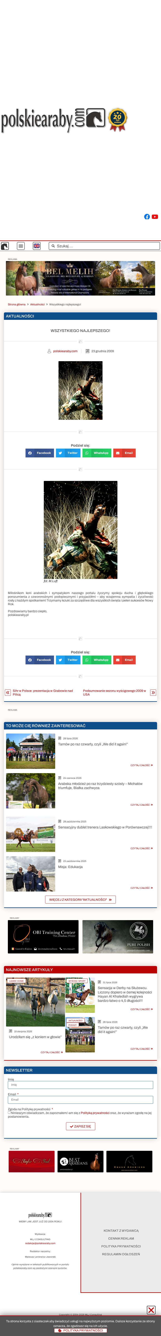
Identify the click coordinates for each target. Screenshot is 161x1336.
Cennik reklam (121, 1238)
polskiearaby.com (65, 351)
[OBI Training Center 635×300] (43, 952)
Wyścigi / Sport (77, 981)
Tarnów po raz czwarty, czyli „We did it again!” (93, 744)
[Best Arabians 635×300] (80, 1171)
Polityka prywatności (121, 1246)
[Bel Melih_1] (80, 294)
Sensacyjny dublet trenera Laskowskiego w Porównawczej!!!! (105, 827)
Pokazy (73, 1025)
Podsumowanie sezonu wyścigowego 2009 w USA (114, 692)
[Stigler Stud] (32, 1171)
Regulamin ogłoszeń (121, 1254)
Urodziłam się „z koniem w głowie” (35, 1037)
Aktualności (37, 304)
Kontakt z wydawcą (121, 1230)
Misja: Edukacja (70, 867)
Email (12, 1094)
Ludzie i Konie (16, 981)
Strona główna (17, 304)
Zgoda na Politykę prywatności (29, 1109)
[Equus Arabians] (129, 1171)
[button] (21, 246)
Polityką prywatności (95, 1113)
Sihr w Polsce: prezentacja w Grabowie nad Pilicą (43, 692)
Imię (11, 1079)
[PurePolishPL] (117, 952)
